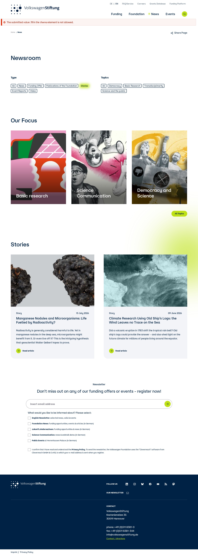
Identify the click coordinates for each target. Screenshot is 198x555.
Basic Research (132, 86)
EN (116, 4)
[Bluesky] (142, 484)
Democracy (115, 86)
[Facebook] (150, 484)
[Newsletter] (127, 492)
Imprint (14, 552)
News (155, 14)
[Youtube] (158, 484)
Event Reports (19, 91)
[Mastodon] (173, 484)
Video (33, 91)
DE (111, 4)
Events (170, 14)
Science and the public (113, 91)
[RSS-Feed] (165, 484)
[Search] (184, 14)
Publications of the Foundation (61, 86)
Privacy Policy (78, 449)
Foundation (137, 14)
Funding (116, 14)
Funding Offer (35, 86)
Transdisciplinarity (153, 86)
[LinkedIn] (126, 484)
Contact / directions (115, 538)
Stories (84, 86)
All (13, 86)
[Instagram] (134, 484)
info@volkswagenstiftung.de (122, 534)
